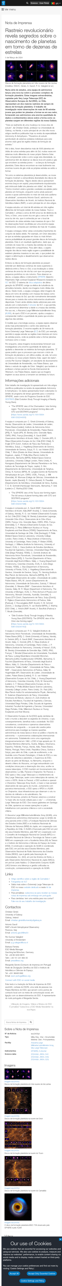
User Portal (44, 3)
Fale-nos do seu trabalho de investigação (28, 901)
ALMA (8, 313)
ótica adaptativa (35, 282)
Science (34, 3)
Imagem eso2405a (12, 1081)
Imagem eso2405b (12, 1116)
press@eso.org (17, 960)
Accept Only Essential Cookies (41, 1273)
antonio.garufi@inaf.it (19, 932)
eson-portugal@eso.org (20, 976)
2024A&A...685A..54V (39, 1054)
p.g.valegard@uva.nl (19, 942)
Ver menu (10, 9)
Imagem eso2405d (12, 1188)
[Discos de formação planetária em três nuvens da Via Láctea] (31, 71)
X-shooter (32, 305)
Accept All (14, 1273)
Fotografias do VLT (19, 881)
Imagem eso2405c (12, 1150)
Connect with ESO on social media (20, 980)
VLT (6, 282)
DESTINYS (9, 399)
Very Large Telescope (39, 1048)
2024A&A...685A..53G (40, 1057)
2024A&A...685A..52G (40, 1059)
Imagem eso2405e (12, 1222)
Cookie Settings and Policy (32, 1281)
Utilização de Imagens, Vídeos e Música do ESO (31, 1004)
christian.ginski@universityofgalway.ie (26, 920)
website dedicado (31, 887)
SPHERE (41, 277)
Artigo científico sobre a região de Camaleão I (30, 879)
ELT (36, 331)
